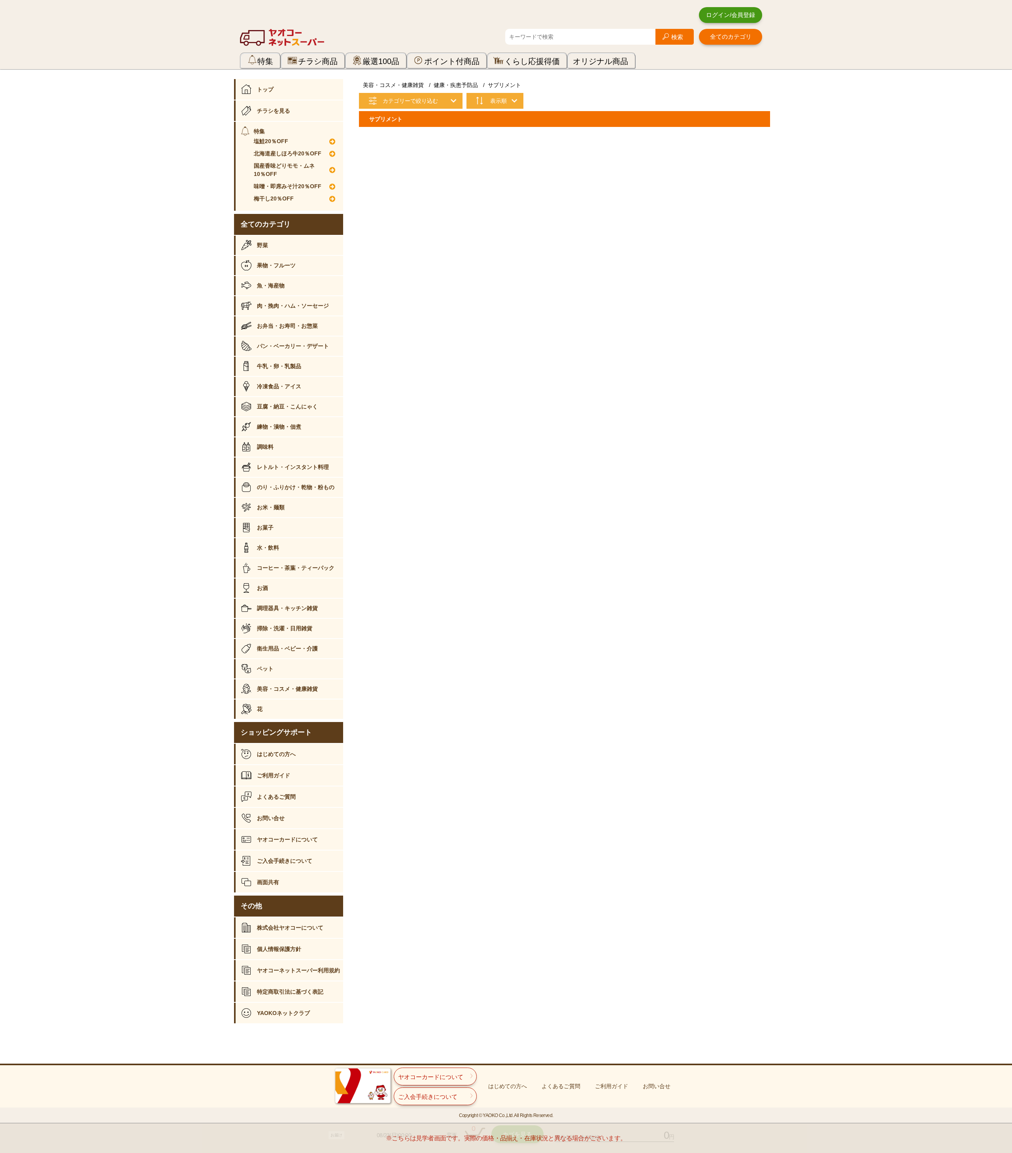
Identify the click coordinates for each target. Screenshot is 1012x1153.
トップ (265, 89)
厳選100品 (381, 61)
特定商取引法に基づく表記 (290, 992)
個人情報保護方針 (279, 949)
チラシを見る (273, 111)
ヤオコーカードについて (287, 839)
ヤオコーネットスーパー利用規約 (298, 970)
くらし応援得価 (532, 61)
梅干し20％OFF (274, 198)
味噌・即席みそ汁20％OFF (287, 186)
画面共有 (268, 882)
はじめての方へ (276, 754)
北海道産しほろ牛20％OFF (287, 153)
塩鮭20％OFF (271, 141)
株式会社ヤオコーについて (290, 927)
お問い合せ (271, 818)
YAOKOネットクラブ (283, 1013)
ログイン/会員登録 (730, 14)
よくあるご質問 (276, 797)
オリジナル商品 (600, 61)
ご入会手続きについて (284, 861)
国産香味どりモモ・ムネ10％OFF (284, 170)
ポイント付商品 (452, 61)
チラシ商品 (318, 61)
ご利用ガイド (273, 775)
